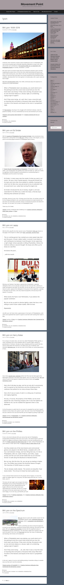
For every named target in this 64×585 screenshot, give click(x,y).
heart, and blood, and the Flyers (31, 232)
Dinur (13, 319)
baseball (5, 421)
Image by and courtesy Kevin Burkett (12, 114)
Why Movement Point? (47, 11)
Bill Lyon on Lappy (10, 225)
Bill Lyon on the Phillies (12, 431)
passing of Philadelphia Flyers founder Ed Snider (19, 136)
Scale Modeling (53, 103)
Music (51, 98)
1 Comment (6, 572)
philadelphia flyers (22, 215)
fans (9, 501)
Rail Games (52, 100)
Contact (56, 11)
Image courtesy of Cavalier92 (10, 565)
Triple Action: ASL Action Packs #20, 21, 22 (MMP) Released (55, 41)
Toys (51, 107)
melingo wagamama (17, 494)
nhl (11, 215)
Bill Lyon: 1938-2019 (11, 27)
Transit (51, 109)
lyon (9, 120)
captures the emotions (16, 529)
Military (51, 94)
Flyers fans (21, 532)
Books (51, 81)
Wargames (52, 112)
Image (4, 209)
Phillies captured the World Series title (16, 441)
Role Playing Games (54, 101)
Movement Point (32, 4)
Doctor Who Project (10, 11)
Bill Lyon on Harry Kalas (12, 335)
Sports (5, 119)
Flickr (15, 211)
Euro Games (52, 89)
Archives (52, 125)
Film (51, 90)
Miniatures (52, 95)
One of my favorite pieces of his (10, 81)
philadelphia (13, 120)
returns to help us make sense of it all (30, 443)
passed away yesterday (15, 376)
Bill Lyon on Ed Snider (11, 130)
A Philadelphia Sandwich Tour (24, 11)
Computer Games (53, 86)
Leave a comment (7, 122)
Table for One (36, 11)
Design (51, 87)
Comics (51, 84)
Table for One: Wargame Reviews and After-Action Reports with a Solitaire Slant (55, 58)
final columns (7, 110)
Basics (51, 80)
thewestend (15, 415)
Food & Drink (52, 92)
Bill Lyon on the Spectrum (13, 510)
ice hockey (8, 571)
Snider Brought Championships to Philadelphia (15, 169)
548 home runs (11, 347)
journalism (6, 120)
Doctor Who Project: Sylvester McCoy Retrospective (54, 36)
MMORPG (52, 97)
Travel (51, 110)
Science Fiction (53, 104)
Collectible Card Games (55, 83)
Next (7, 580)
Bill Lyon (22, 137)
